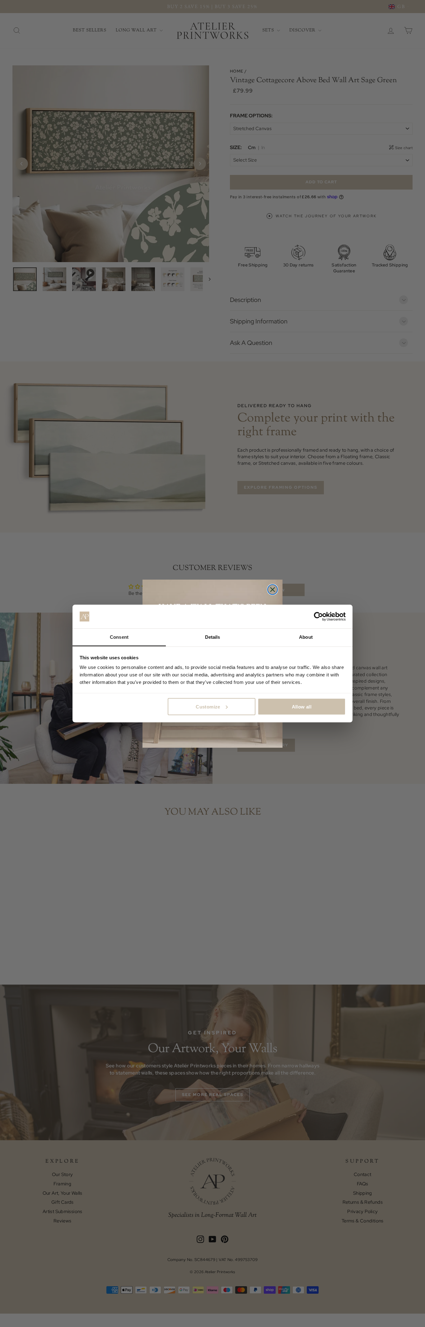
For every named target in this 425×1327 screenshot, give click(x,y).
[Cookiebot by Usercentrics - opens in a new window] (318, 616)
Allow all (301, 706)
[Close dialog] (273, 590)
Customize (208, 706)
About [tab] (306, 637)
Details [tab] (212, 637)
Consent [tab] (119, 637)
